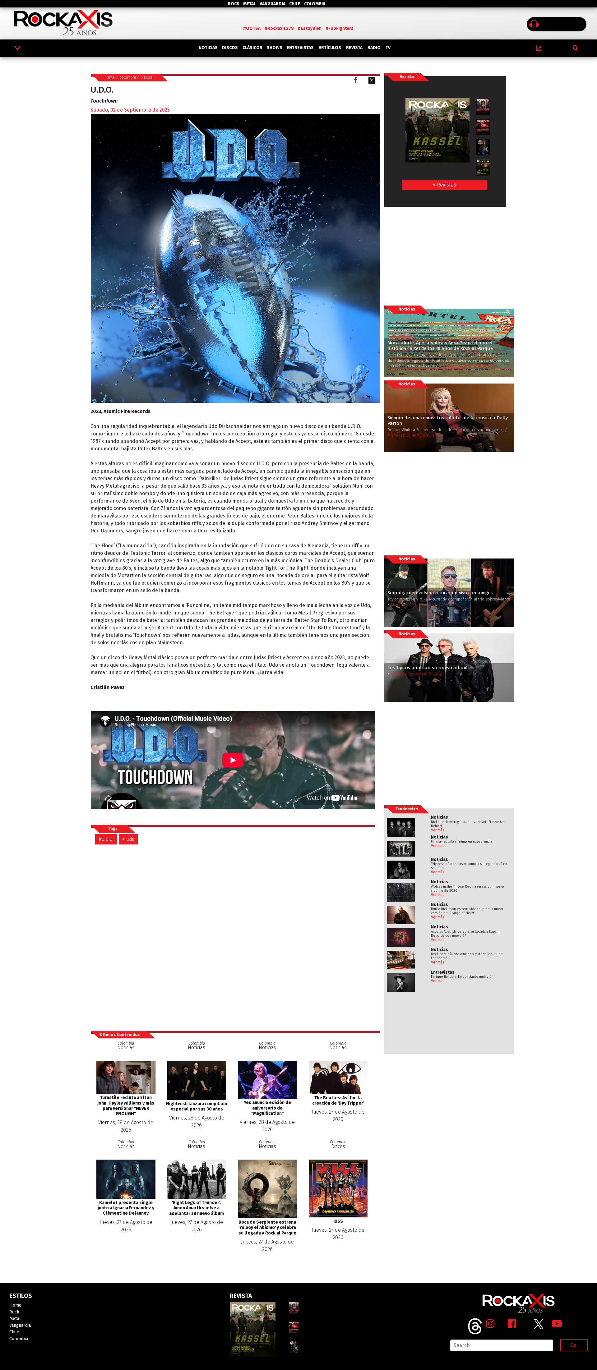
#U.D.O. (106, 839)
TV (388, 47)
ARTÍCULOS (330, 47)
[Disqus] (235, 937)
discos (146, 77)
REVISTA (354, 47)
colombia (127, 77)
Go (573, 1345)
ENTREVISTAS (300, 47)
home (109, 77)
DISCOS (230, 47)
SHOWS (274, 47)
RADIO (374, 47)
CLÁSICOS (252, 47)
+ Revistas (444, 185)
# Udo (128, 839)
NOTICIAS (208, 47)
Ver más (437, 830)
